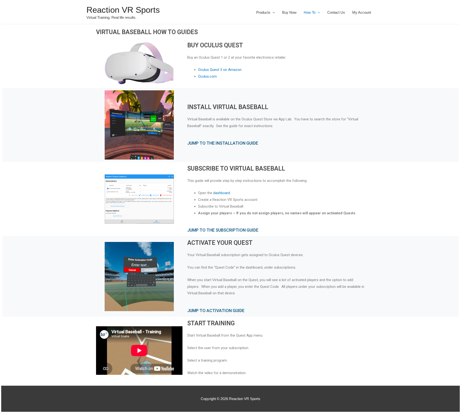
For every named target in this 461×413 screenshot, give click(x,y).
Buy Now (289, 12)
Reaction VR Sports (123, 9)
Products (263, 12)
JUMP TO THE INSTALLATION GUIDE (222, 143)
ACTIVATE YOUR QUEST (220, 242)
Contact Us (336, 12)
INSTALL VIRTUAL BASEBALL (227, 107)
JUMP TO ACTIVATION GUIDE (215, 310)
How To (309, 12)
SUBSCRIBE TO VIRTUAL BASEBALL (236, 168)
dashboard (221, 193)
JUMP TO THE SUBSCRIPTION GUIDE (222, 230)
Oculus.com (207, 76)
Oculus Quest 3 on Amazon (220, 70)
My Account (361, 12)
